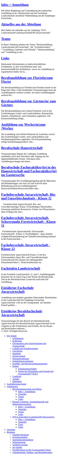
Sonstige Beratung (20, 434)
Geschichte (17, 351)
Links (5, 58)
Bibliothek (17, 381)
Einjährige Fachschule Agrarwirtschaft (17, 289)
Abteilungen (12, 386)
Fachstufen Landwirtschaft (20, 268)
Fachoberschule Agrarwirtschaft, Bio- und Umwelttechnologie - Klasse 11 (28, 196)
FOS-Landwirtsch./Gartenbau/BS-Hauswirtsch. (33, 417)
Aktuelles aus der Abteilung (21, 24)
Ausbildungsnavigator (16, 384)
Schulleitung (18, 338)
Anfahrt (15, 379)
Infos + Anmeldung (15, 4)
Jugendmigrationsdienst (22, 440)
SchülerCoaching (20, 445)
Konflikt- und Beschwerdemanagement (29, 364)
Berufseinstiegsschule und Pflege (27, 389)
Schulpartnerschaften (27, 369)
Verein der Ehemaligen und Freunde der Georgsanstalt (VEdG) (35, 372)
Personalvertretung (20, 358)
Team (20, 424)
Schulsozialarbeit (19, 437)
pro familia (17, 447)
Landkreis (16, 376)
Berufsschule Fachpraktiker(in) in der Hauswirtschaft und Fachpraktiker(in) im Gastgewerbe (29, 171)
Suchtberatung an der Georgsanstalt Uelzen (31, 450)
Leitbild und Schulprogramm (25, 348)
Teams (5, 39)
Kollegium (17, 341)
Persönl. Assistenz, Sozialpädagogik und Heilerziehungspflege (30, 403)
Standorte (16, 353)
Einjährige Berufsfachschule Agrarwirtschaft (21, 313)
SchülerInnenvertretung (22, 361)
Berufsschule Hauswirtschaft (22, 148)
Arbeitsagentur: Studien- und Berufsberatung (32, 452)
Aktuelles (22, 394)
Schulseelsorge (19, 442)
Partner (15, 366)
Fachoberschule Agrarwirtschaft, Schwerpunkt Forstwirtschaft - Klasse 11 (28, 221)
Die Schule (12, 336)
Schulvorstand (18, 356)
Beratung (11, 432)
